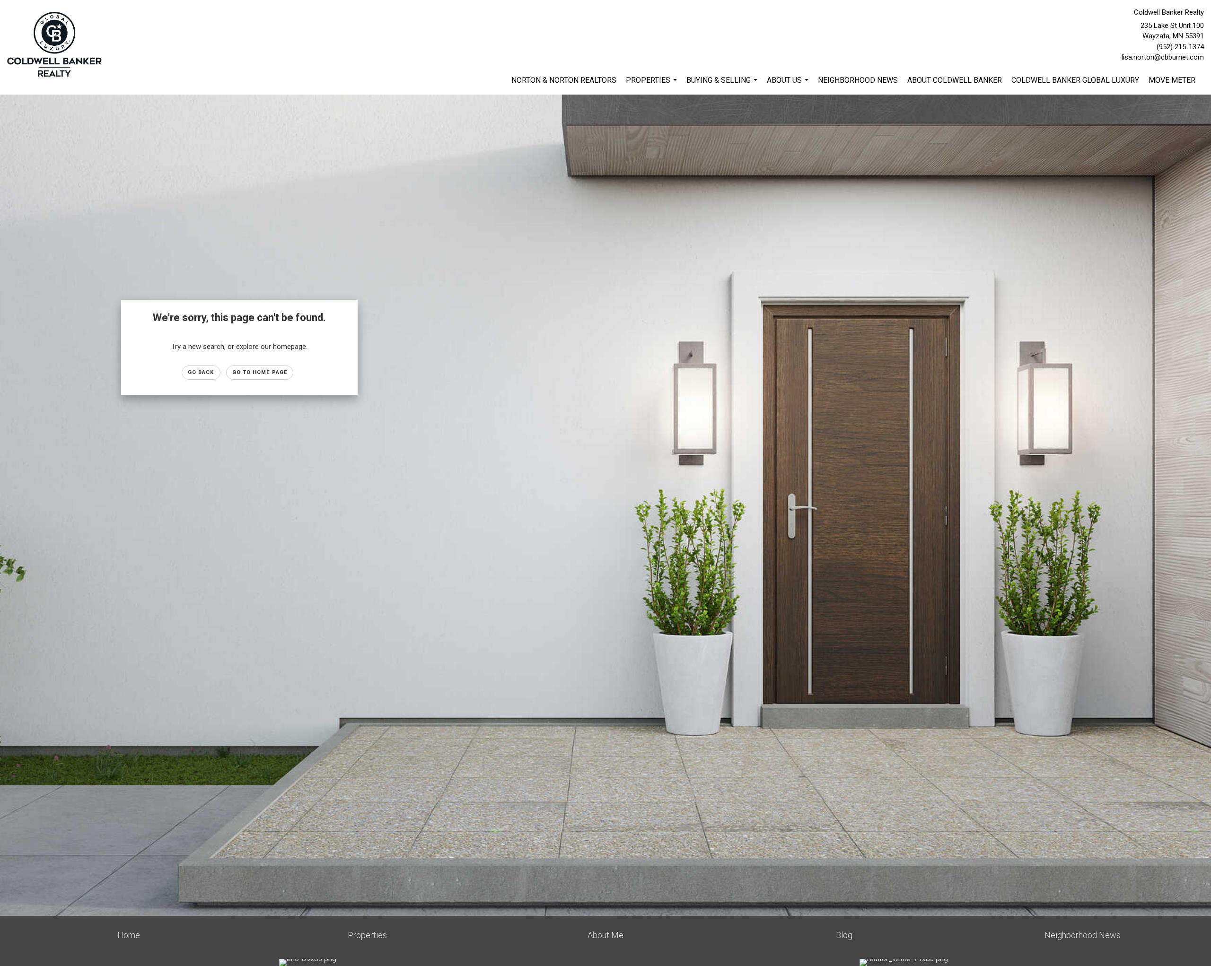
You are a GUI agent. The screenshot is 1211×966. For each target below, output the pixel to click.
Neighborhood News (858, 80)
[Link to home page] (56, 45)
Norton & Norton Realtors (563, 80)
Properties (652, 85)
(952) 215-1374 (1180, 47)
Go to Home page (260, 372)
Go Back (201, 372)
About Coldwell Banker (954, 80)
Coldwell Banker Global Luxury (1075, 80)
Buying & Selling (723, 85)
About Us (789, 85)
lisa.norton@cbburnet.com (1163, 57)
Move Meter (1172, 80)
